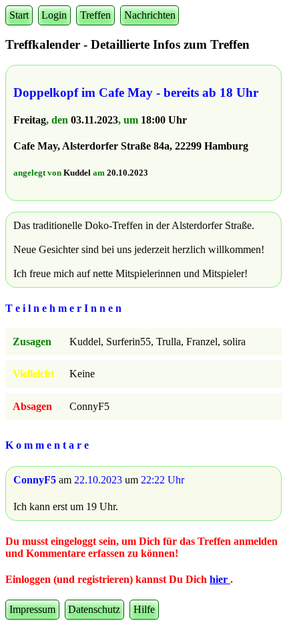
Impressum (32, 609)
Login (54, 15)
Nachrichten (150, 15)
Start (19, 15)
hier (220, 579)
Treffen (95, 15)
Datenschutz (94, 609)
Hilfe (144, 609)
